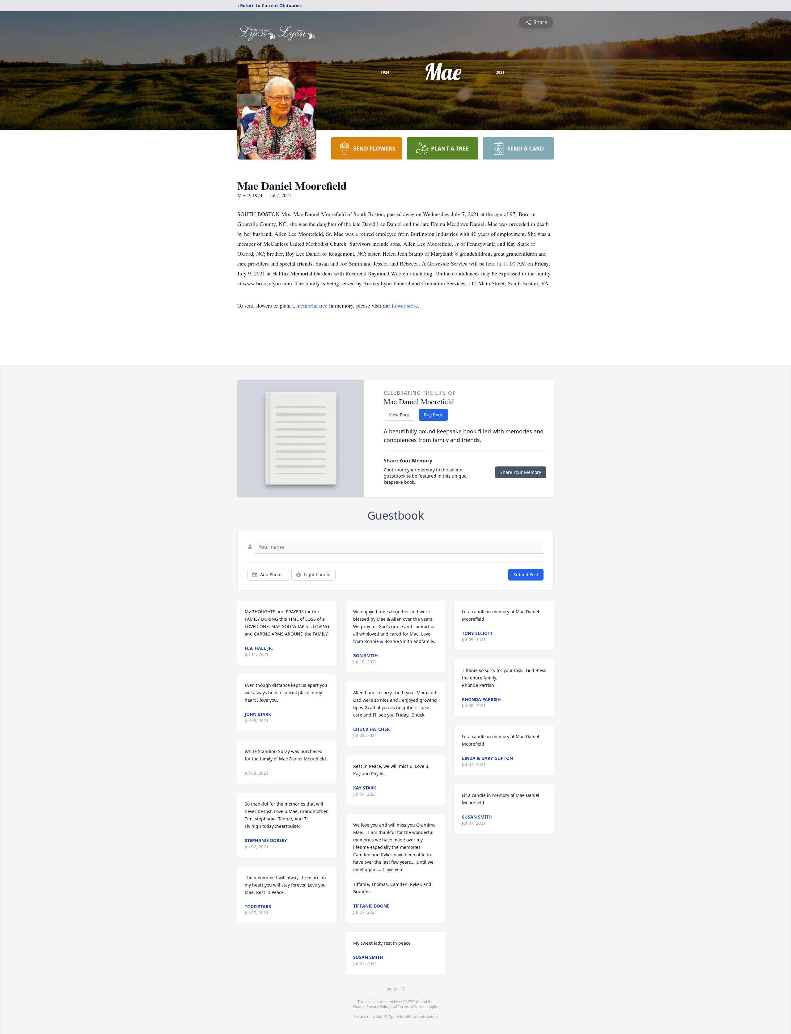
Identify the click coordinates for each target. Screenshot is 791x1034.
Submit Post (526, 574)
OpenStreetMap (402, 1016)
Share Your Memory (520, 472)
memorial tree (312, 305)
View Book (399, 415)
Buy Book (433, 415)
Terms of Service (412, 1006)
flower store (405, 305)
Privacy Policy (378, 1006)
